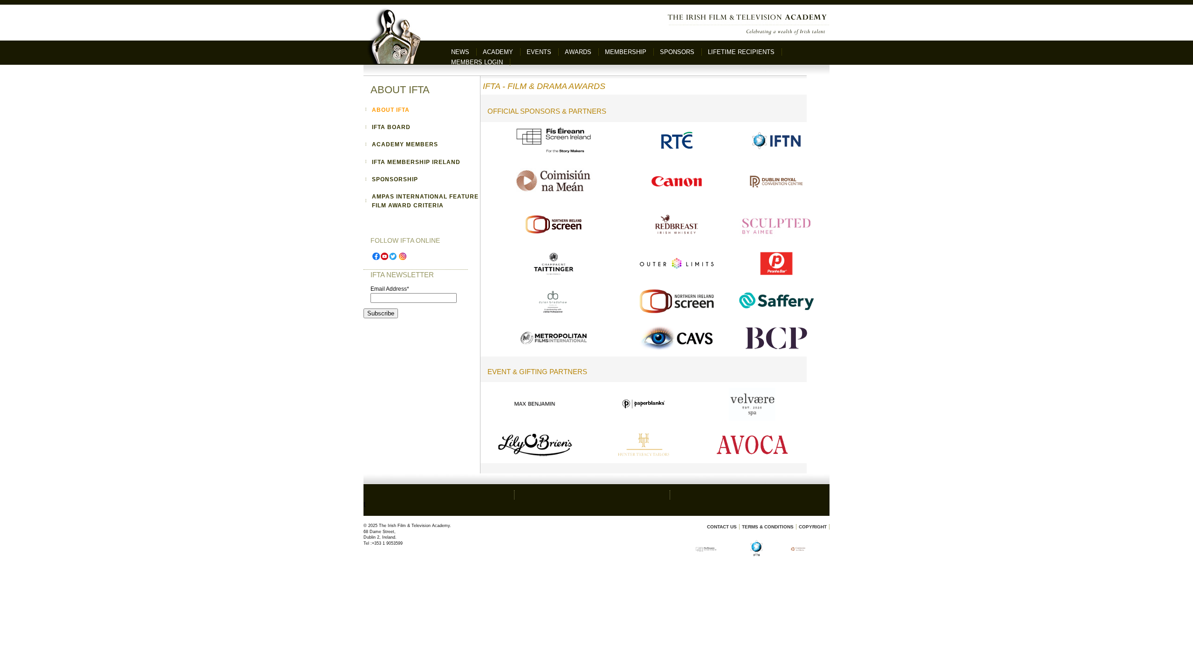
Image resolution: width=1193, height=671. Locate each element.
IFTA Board (391, 127)
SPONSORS (677, 51)
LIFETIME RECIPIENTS (741, 51)
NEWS (460, 51)
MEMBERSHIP (625, 51)
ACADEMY (498, 51)
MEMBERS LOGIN (477, 62)
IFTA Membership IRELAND (416, 162)
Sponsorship (395, 179)
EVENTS (539, 51)
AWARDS (578, 51)
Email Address (389, 289)
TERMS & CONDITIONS (768, 526)
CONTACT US (722, 526)
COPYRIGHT (813, 526)
